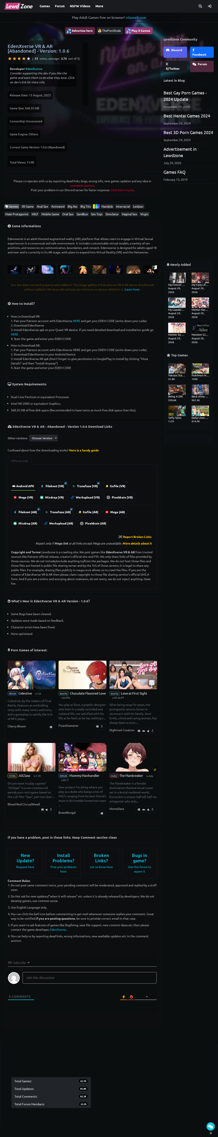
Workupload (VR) (87, 497)
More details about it (137, 543)
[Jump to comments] (211, 1126)
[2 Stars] (14, 58)
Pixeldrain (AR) (95, 523)
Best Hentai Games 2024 (187, 115)
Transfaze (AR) (60, 512)
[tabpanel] (82, 499)
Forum (60, 6)
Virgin (144, 214)
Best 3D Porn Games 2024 (188, 132)
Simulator (112, 214)
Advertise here (79, 31)
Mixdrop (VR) (54, 497)
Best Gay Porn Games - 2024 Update (185, 96)
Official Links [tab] (19, 461)
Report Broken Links (137, 537)
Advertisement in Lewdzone (180, 152)
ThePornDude (111, 30)
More (99, 6)
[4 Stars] (24, 58)
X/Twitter (173, 68)
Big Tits (85, 206)
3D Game (28, 206)
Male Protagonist (17, 214)
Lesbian (138, 206)
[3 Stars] (19, 58)
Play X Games (138, 31)
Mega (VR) (25, 497)
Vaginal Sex (129, 214)
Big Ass (72, 206)
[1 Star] (10, 58)
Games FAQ (175, 172)
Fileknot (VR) (54, 486)
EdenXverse (34, 69)
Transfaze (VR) (87, 486)
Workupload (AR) (61, 523)
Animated (58, 206)
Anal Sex (42, 206)
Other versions (17, 438)
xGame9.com (136, 17)
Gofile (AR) (90, 512)
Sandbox (82, 214)
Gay (96, 206)
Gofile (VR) (117, 486)
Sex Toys (96, 214)
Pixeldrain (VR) (122, 497)
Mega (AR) (117, 512)
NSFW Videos (80, 6)
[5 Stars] (28, 58)
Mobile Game (50, 214)
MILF (35, 214)
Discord (176, 50)
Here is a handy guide (84, 450)
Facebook (199, 54)
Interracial (123, 206)
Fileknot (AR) (27, 512)
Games (45, 6)
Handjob (107, 206)
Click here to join (122, 190)
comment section (82, 185)
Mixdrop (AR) (27, 523)
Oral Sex (67, 214)
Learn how (132, 289)
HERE (76, 321)
